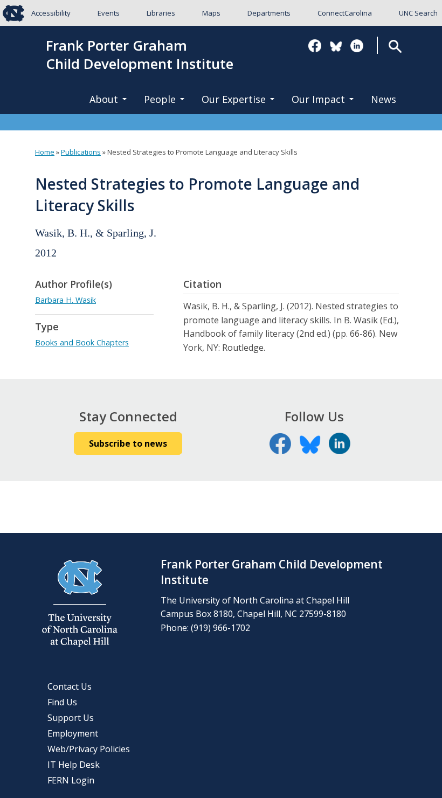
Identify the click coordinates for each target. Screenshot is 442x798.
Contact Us (69, 686)
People (160, 99)
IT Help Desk (73, 765)
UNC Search (418, 13)
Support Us (70, 718)
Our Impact (318, 99)
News (383, 99)
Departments (269, 13)
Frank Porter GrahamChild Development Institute (139, 55)
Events (109, 13)
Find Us (62, 702)
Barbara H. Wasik (65, 300)
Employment (72, 733)
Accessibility (51, 13)
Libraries (161, 13)
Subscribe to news (128, 443)
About (103, 99)
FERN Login (70, 780)
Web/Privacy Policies (88, 749)
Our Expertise (234, 99)
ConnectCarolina (344, 13)
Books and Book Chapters (82, 342)
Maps (211, 13)
